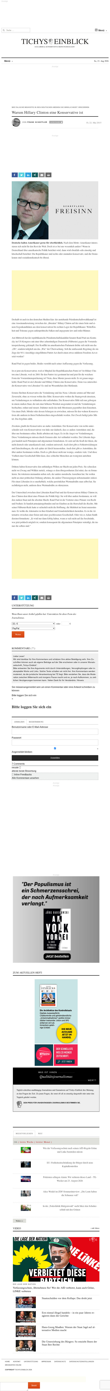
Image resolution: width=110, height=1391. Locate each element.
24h (16, 1142)
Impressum (46, 1361)
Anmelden (19, 721)
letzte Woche (27, 1142)
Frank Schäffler (37, 122)
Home (7, 1361)
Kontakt (16, 1361)
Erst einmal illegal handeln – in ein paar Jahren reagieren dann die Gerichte (68, 1314)
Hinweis (80, 680)
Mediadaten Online (13, 1365)
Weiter (18, 634)
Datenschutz (60, 1361)
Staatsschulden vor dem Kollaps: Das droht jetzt (67, 1298)
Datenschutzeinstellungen (81, 1361)
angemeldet (30, 687)
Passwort (16, 738)
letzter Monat (43, 1142)
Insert (34, 1385)
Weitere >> (19, 1221)
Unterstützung (31, 1361)
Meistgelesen (24, 1133)
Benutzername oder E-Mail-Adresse (30, 727)
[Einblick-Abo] (56, 1011)
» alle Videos (95, 1228)
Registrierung (36, 721)
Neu (40, 1133)
